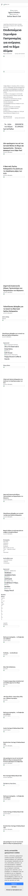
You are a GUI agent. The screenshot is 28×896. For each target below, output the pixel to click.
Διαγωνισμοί (5, 552)
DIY (4, 550)
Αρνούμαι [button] (14, 886)
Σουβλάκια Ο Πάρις (11, 583)
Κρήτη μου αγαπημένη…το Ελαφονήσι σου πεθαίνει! (13, 713)
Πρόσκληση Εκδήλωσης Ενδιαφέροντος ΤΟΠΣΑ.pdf (13, 111)
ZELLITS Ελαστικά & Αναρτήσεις (11, 347)
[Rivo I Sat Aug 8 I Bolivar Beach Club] (11, 765)
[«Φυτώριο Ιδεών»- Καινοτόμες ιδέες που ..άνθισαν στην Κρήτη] (11, 686)
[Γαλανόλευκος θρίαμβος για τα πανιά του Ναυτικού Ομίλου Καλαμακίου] (14, 294)
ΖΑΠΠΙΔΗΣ (8, 579)
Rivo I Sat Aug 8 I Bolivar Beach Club (12, 776)
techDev (7, 586)
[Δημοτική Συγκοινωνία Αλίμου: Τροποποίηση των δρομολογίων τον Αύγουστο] (14, 177)
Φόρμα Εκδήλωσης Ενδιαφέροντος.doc (11, 113)
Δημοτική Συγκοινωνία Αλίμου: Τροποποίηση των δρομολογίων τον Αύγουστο (13, 288)
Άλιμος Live (5, 53)
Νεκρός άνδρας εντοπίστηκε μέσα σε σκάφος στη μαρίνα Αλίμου (13, 531)
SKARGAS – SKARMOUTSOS (10, 574)
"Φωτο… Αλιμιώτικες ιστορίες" (9, 549)
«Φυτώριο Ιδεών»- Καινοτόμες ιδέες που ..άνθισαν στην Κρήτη (13, 697)
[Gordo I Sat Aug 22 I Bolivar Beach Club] (11, 717)
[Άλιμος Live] (6, 4)
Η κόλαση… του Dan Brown (10, 653)
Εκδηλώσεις (5, 544)
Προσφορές (5, 546)
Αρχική (4, 24)
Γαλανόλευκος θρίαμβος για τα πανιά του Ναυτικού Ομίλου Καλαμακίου (13, 308)
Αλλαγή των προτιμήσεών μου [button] (14, 889)
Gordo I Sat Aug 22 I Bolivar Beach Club (13, 728)
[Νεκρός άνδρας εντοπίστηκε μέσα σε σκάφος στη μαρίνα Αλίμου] (14, 518)
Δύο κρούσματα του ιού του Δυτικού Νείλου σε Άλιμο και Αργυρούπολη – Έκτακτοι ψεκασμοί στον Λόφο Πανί (13, 147)
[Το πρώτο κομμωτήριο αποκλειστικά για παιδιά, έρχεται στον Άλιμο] (11, 670)
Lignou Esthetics (14, 12)
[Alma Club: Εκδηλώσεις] (11, 656)
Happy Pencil (9, 590)
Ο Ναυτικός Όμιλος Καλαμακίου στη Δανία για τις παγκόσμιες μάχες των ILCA (12, 170)
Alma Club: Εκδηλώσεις (9, 667)
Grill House (8, 353)
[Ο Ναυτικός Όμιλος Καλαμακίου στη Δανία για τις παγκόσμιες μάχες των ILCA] (14, 154)
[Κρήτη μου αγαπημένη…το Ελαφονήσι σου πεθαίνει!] (11, 626)
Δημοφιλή (5, 623)
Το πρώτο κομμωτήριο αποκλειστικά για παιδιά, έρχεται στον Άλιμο (13, 682)
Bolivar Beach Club (14, 16)
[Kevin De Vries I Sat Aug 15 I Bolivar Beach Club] (11, 732)
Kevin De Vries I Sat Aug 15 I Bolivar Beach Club (14, 827)
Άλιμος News (8, 24)
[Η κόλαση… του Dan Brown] (11, 642)
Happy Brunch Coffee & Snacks (12, 357)
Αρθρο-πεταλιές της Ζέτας (8, 547)
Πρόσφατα (5, 624)
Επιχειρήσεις (5, 543)
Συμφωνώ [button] (14, 883)
